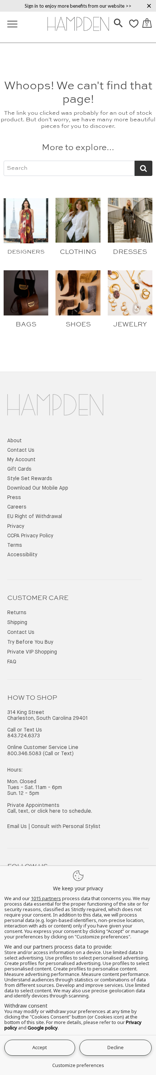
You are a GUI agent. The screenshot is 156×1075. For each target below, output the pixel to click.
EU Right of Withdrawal (34, 516)
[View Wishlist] (134, 27)
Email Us (17, 826)
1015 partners (46, 898)
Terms (14, 545)
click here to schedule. (64, 811)
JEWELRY (130, 324)
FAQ (11, 661)
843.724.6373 (23, 735)
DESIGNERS (26, 252)
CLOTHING (78, 252)
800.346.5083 (24, 753)
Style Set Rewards (29, 478)
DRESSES (130, 252)
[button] (118, 24)
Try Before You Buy (30, 642)
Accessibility (22, 554)
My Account (21, 459)
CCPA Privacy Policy (30, 535)
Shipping (17, 622)
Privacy (15, 526)
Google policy (43, 1027)
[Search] (118, 24)
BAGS (26, 324)
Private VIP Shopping (32, 652)
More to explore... (78, 148)
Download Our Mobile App (37, 488)
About (14, 440)
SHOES (78, 324)
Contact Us (20, 450)
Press (14, 497)
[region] (78, 6)
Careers (16, 507)
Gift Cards (19, 469)
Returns (16, 612)
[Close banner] (149, 5)
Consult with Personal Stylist (65, 826)
